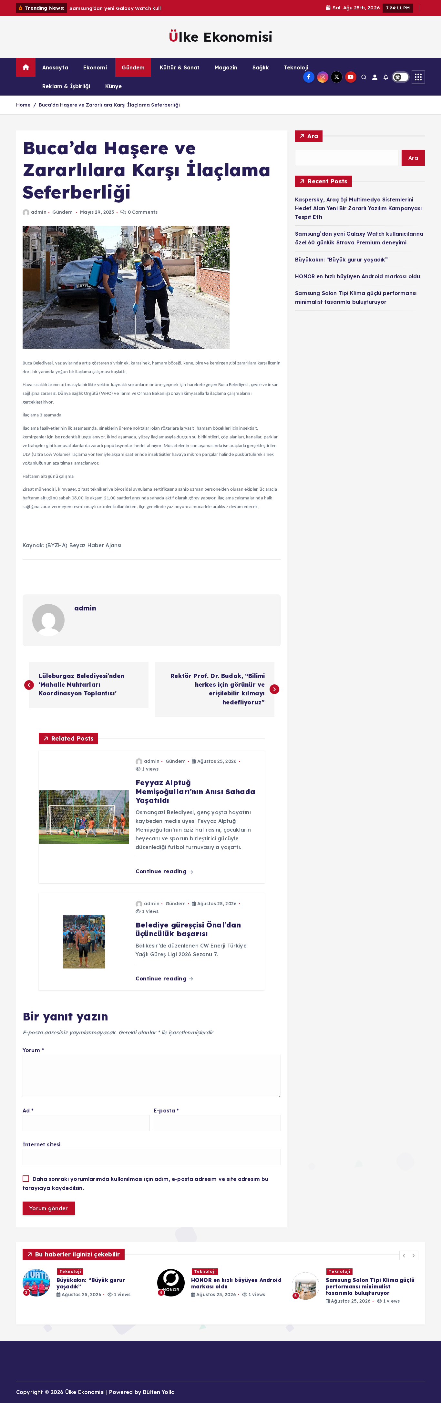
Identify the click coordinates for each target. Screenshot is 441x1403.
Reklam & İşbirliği (66, 86)
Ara (312, 136)
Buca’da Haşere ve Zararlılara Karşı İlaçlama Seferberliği (109, 105)
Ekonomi (95, 67)
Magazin (226, 67)
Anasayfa (55, 67)
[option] (86, 1283)
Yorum (33, 1050)
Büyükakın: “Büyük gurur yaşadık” (341, 259)
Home (23, 105)
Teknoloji (296, 67)
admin (38, 212)
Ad (28, 1110)
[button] (404, 1255)
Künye (113, 86)
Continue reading (162, 871)
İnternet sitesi (41, 1144)
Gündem (133, 67)
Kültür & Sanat (180, 67)
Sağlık (260, 67)
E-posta (166, 1110)
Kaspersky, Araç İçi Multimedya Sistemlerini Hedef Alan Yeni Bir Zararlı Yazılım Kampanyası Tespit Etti (358, 208)
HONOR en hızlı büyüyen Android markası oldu (357, 276)
